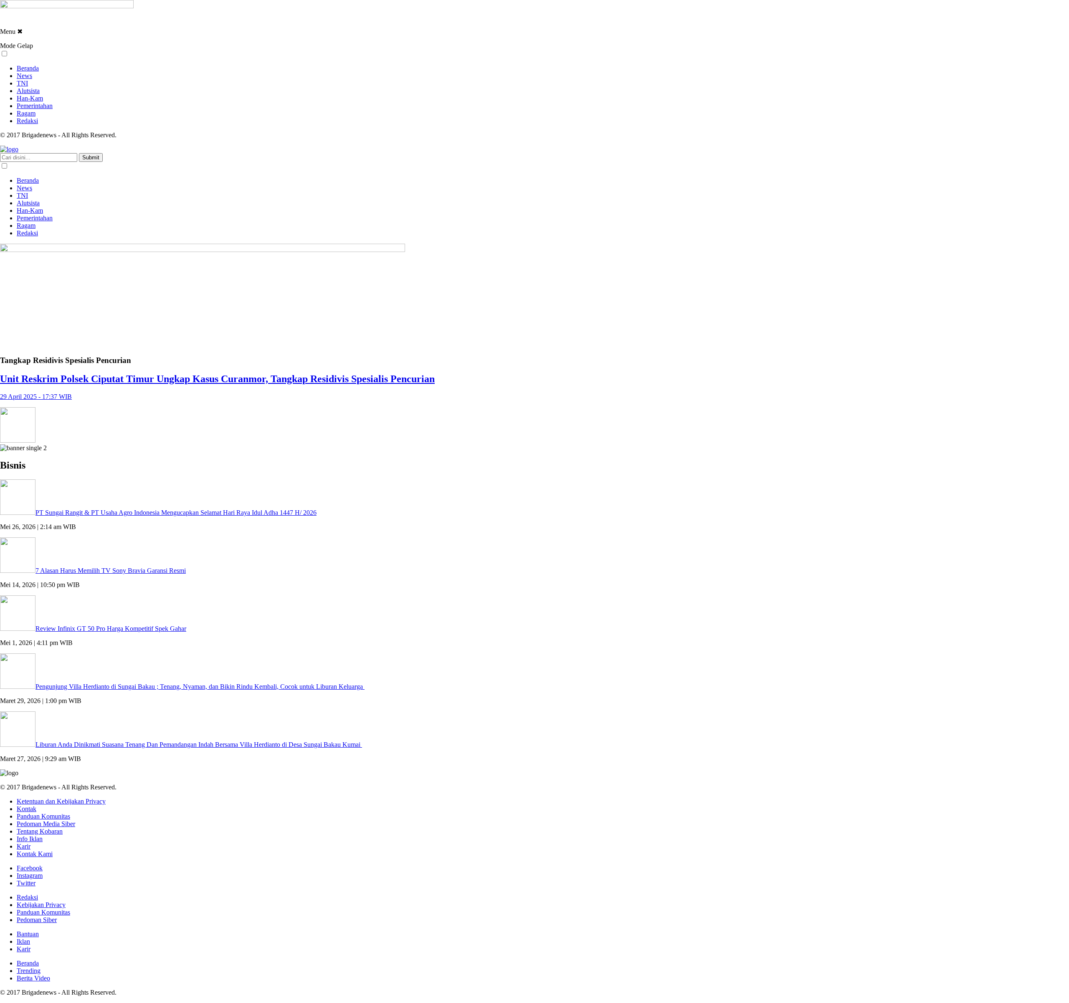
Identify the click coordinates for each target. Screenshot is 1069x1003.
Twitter (26, 883)
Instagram (30, 875)
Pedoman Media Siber (46, 823)
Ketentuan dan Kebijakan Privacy (61, 801)
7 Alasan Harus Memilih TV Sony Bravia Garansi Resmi (110, 570)
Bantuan (28, 933)
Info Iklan (30, 838)
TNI (22, 83)
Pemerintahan (35, 105)
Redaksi (27, 120)
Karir (23, 846)
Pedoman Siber (37, 919)
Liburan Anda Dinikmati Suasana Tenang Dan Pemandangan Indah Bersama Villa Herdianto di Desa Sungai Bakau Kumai (198, 744)
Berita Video (33, 978)
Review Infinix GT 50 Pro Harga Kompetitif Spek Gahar (110, 628)
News (24, 75)
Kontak (26, 808)
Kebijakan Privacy (41, 904)
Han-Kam (30, 98)
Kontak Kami (35, 853)
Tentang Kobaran (40, 831)
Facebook (30, 868)
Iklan (23, 941)
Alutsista (28, 90)
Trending (29, 970)
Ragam (26, 113)
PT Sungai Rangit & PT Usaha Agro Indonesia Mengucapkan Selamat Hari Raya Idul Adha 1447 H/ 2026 (176, 512)
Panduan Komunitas (43, 816)
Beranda (28, 68)
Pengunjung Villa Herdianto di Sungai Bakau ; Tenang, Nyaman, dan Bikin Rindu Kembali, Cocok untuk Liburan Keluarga (200, 686)
